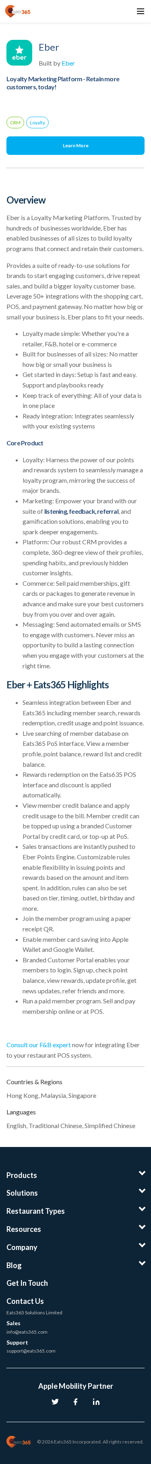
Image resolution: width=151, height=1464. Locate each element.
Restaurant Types (35, 1211)
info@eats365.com (27, 1332)
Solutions (22, 1192)
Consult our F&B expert (39, 1044)
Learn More (76, 145)
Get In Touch (27, 1283)
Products (21, 1175)
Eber (68, 63)
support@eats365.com (31, 1351)
